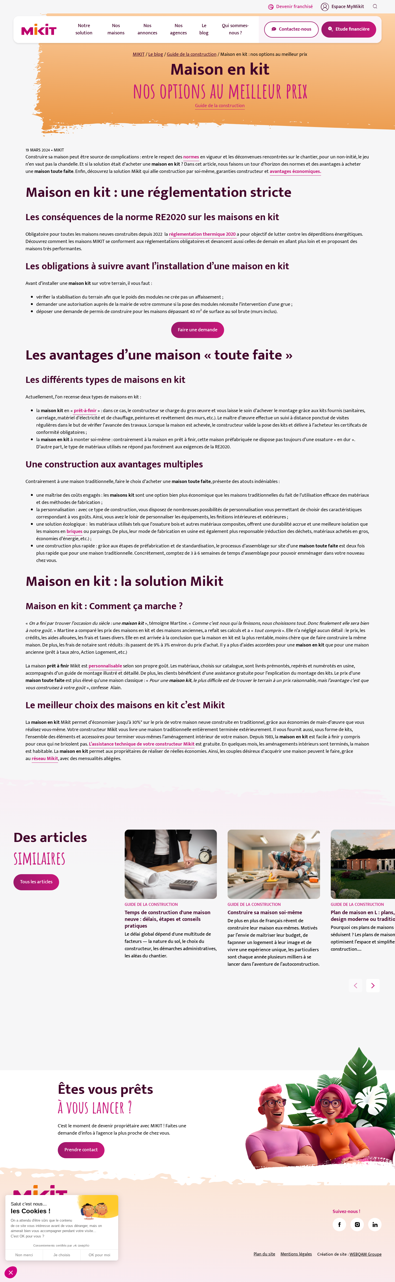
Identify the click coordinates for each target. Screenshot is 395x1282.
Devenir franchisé (294, 7)
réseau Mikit (45, 759)
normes (191, 157)
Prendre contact (81, 1150)
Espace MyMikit (348, 7)
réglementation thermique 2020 (203, 234)
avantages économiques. (295, 172)
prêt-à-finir (84, 411)
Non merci (24, 1255)
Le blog (155, 54)
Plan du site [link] (264, 1254)
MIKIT (139, 54)
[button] (10, 1272)
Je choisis (61, 1255)
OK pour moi (99, 1255)
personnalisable (105, 666)
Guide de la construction (192, 54)
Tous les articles (36, 882)
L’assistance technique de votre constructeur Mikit (142, 744)
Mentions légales (296, 1254)
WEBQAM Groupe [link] (366, 1254)
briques (74, 532)
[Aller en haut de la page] (375, 1270)
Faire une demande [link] (197, 330)
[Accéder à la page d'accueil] (40, 1194)
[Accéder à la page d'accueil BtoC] (38, 29)
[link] (339, 1224)
